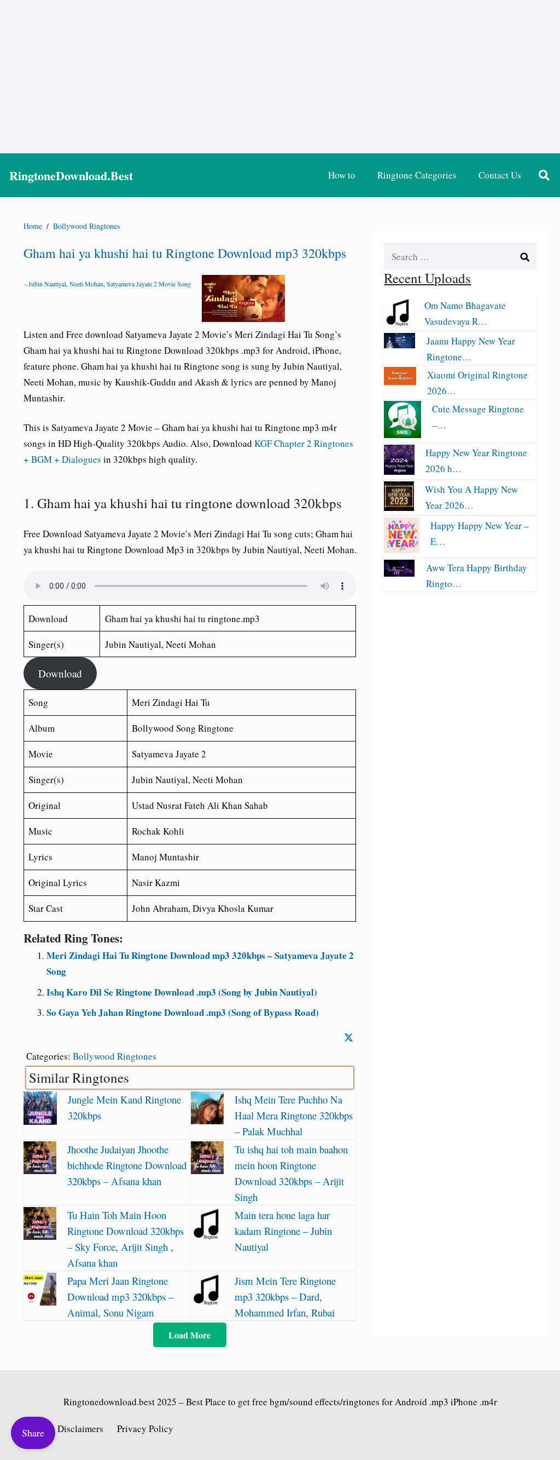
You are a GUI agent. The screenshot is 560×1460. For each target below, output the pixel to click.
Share (33, 1432)
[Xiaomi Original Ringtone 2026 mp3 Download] (400, 381)
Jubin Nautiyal (47, 283)
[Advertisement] (280, 76)
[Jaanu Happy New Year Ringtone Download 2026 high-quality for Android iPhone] (399, 344)
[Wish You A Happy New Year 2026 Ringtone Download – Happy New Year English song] (398, 507)
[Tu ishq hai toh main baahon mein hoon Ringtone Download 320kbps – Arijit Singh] (207, 1170)
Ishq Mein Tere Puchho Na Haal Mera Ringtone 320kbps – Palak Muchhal (294, 1115)
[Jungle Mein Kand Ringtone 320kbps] (40, 1121)
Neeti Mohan (86, 283)
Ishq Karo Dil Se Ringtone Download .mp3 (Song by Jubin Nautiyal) (181, 992)
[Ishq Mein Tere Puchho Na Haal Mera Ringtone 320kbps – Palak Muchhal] (207, 1120)
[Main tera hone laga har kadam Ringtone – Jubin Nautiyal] (207, 1236)
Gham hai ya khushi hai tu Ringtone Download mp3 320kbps (185, 253)
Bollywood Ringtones (114, 1056)
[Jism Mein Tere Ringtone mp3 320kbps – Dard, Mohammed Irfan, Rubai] (207, 1302)
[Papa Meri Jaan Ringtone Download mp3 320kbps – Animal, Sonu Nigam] (40, 1302)
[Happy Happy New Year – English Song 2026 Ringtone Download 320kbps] (401, 549)
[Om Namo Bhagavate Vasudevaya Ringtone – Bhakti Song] (398, 323)
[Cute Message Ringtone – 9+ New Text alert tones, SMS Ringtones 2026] (402, 434)
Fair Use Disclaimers (63, 1428)
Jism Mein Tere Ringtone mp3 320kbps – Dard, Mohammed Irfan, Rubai (285, 1296)
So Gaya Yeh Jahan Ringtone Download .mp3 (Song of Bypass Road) (182, 1012)
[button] (544, 175)
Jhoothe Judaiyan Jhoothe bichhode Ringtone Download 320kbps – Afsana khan (126, 1165)
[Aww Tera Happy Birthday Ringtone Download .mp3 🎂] (399, 573)
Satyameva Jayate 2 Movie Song (149, 283)
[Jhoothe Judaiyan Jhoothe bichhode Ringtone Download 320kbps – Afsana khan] (40, 1170)
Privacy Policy (145, 1428)
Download (60, 673)
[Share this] (348, 1037)
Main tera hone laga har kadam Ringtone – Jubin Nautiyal (283, 1231)
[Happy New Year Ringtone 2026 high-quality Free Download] (399, 471)
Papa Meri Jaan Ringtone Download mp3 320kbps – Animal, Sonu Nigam (120, 1296)
